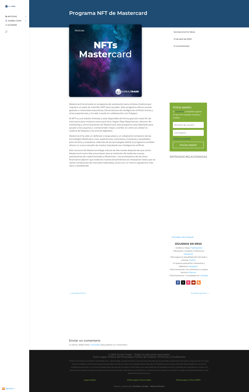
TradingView (196, 248)
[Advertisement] (139, 315)
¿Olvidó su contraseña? (182, 139)
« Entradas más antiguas (182, 237)
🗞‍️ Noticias (11, 17)
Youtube (204, 275)
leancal (180, 201)
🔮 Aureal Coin (13, 21)
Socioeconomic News (184, 32)
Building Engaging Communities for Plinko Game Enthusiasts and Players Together (187, 194)
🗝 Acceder (11, 25)
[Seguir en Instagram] (188, 282)
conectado (95, 345)
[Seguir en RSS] (199, 282)
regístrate (179, 111)
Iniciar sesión (188, 144)
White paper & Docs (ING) (139, 380)
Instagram (193, 266)
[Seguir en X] (183, 282)
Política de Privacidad (120, 357)
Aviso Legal (99, 357)
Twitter (192, 260)
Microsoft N (179, 204)
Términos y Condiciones (171, 357)
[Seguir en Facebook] (178, 282)
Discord (192, 272)
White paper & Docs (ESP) (188, 380)
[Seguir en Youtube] (193, 282)
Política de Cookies (145, 357)
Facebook (188, 254)
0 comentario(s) (181, 46)
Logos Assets (90, 380)
